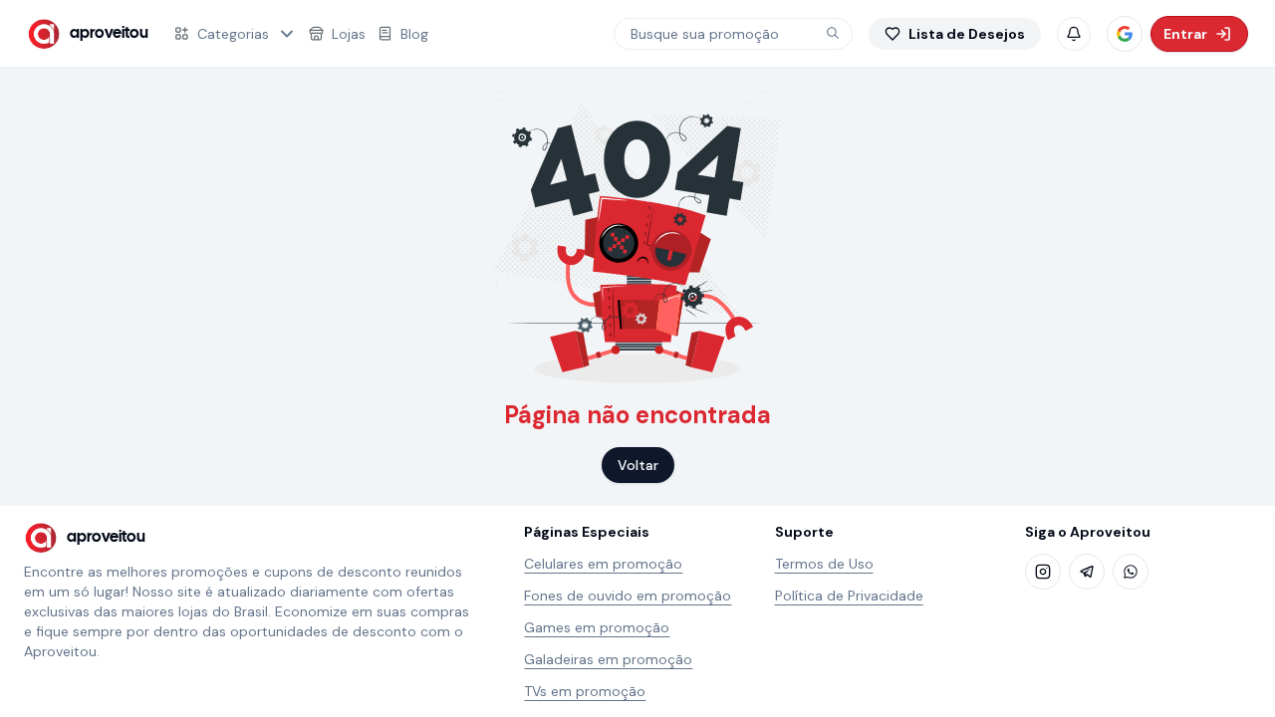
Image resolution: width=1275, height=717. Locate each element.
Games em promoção (596, 627)
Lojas (349, 34)
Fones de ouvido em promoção (627, 595)
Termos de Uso (824, 564)
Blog (414, 34)
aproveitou (109, 33)
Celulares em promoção (603, 564)
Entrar (1185, 34)
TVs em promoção (584, 691)
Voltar (638, 465)
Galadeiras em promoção (608, 659)
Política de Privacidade (849, 595)
